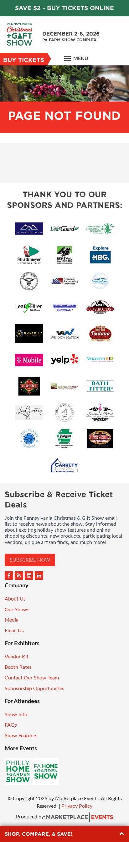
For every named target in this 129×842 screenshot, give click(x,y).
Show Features (21, 735)
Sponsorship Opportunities (34, 688)
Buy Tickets (23, 60)
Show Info (16, 714)
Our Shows (17, 609)
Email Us (14, 630)
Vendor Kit (16, 656)
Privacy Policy (76, 806)
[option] (64, 99)
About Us (15, 598)
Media (11, 620)
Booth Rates (18, 667)
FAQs (11, 725)
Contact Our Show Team (32, 677)
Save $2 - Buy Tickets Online (64, 8)
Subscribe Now (30, 559)
